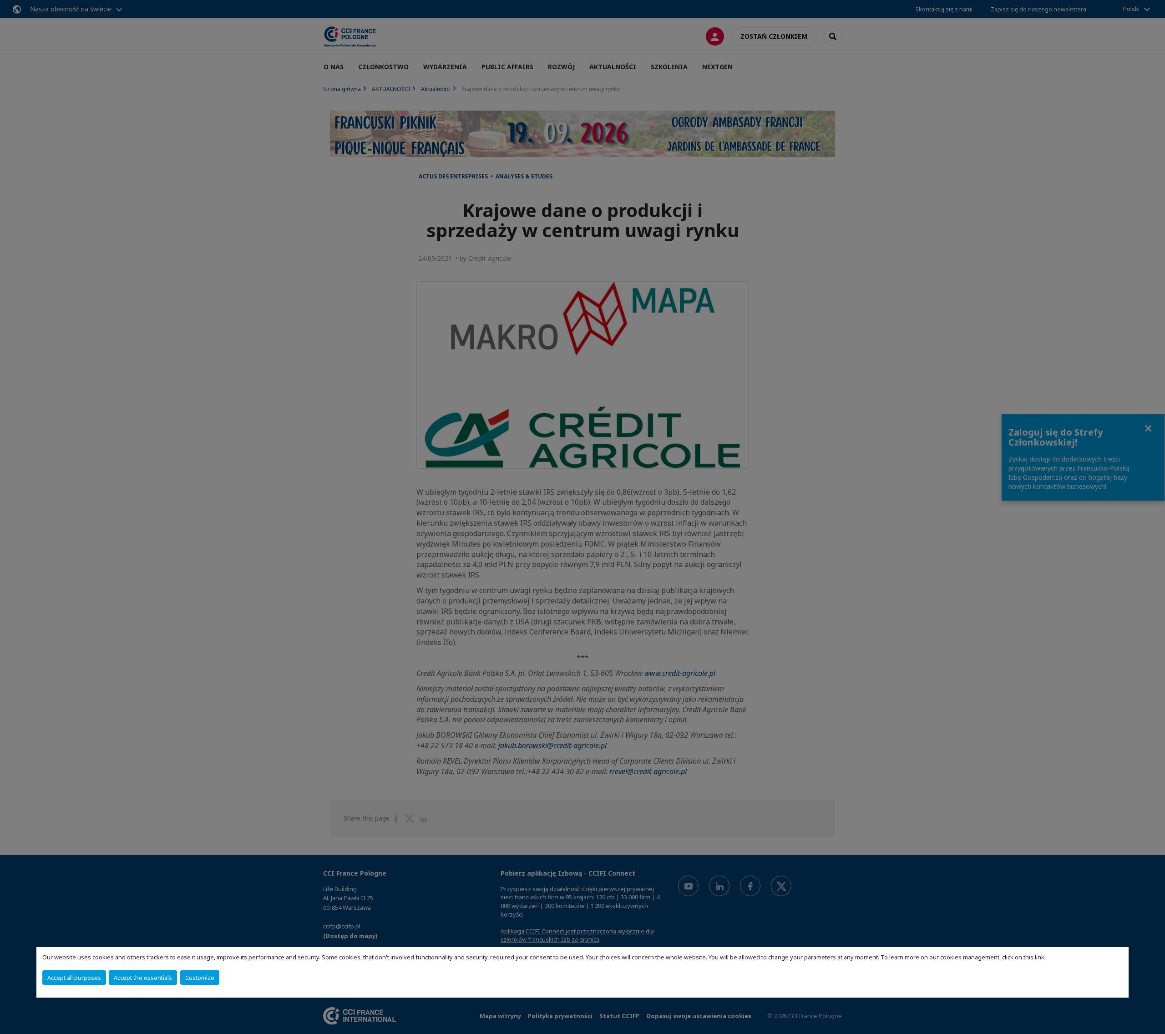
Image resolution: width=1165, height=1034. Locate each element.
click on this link (1023, 957)
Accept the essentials (143, 977)
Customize (199, 977)
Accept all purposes (74, 977)
